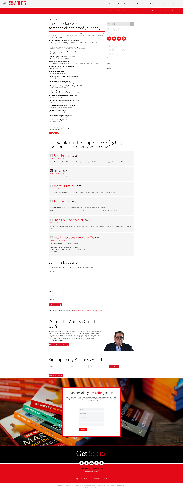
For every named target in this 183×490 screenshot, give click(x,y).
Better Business (133, 11)
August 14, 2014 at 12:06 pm (57, 240)
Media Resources (94, 479)
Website (51, 300)
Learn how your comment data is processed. (88, 310)
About (117, 4)
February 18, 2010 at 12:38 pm (58, 173)
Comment (52, 271)
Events (158, 4)
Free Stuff (83, 479)
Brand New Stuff (177, 11)
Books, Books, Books (154, 11)
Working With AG (147, 4)
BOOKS (123, 4)
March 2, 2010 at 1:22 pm (57, 223)
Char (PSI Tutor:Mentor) (68, 220)
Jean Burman (62, 155)
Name (51, 291)
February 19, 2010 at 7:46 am (58, 204)
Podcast (137, 4)
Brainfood (143, 11)
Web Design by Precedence (91, 487)
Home (111, 4)
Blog (169, 4)
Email (51, 296)
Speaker (130, 4)
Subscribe (113, 366)
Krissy (57, 171)
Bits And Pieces (122, 11)
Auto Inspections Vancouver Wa (73, 237)
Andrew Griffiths (64, 186)
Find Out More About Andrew (57, 344)
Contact (175, 4)
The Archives (166, 11)
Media (164, 4)
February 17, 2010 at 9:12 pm (58, 158)
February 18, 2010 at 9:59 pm (58, 189)
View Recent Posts (54, 375)
